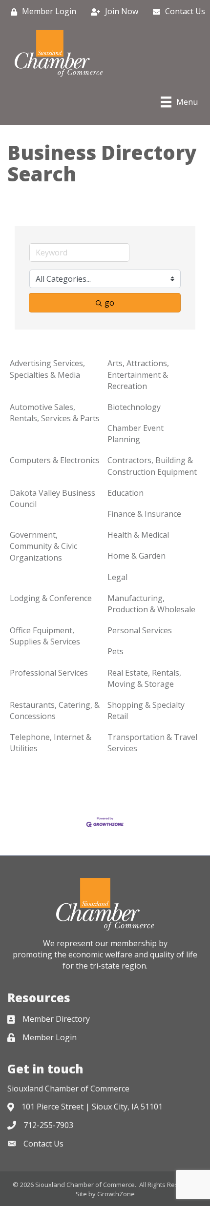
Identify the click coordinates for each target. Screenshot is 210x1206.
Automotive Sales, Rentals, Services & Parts (55, 413)
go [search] (109, 302)
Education (125, 492)
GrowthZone (116, 1193)
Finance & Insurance (144, 513)
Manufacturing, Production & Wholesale (151, 604)
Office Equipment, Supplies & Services (45, 636)
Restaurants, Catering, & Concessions (55, 710)
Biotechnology (134, 407)
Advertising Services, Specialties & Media (47, 369)
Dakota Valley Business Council (52, 498)
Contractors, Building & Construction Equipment (152, 466)
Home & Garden (136, 555)
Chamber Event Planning (135, 434)
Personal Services (139, 630)
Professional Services (49, 672)
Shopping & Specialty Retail (146, 710)
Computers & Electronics (55, 460)
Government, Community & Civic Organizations (43, 546)
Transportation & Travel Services (152, 743)
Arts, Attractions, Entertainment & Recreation (138, 374)
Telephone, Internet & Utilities (50, 743)
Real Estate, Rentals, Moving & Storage (144, 678)
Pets (115, 651)
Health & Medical (138, 534)
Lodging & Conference (51, 598)
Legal (117, 577)
